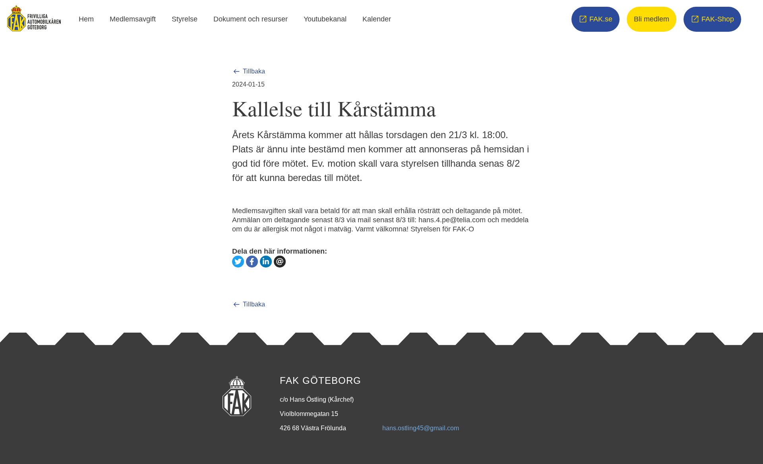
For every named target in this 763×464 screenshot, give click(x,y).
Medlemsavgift (133, 19)
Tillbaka (254, 71)
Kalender (376, 19)
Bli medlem (651, 19)
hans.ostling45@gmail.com (420, 428)
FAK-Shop (717, 19)
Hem (86, 19)
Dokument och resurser (250, 19)
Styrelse (185, 19)
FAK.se (600, 19)
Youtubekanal (325, 19)
